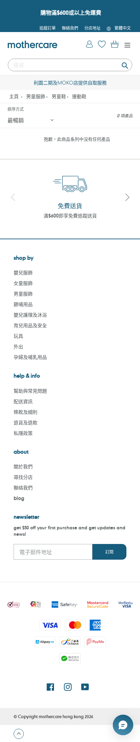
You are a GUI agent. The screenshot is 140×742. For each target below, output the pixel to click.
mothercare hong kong (61, 716)
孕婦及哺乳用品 (30, 357)
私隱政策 (23, 433)
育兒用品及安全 (30, 325)
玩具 (18, 336)
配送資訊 (23, 401)
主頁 (14, 96)
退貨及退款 (25, 422)
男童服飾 (35, 96)
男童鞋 (59, 96)
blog (19, 498)
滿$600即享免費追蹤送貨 (70, 215)
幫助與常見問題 (30, 391)
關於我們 (23, 466)
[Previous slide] (12, 198)
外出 (18, 346)
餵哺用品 (23, 304)
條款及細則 (25, 412)
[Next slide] (127, 198)
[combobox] (70, 65)
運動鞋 (79, 96)
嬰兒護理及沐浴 (30, 315)
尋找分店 (23, 477)
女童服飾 (23, 283)
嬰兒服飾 (23, 272)
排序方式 (15, 109)
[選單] (126, 44)
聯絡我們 (23, 487)
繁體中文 (123, 28)
